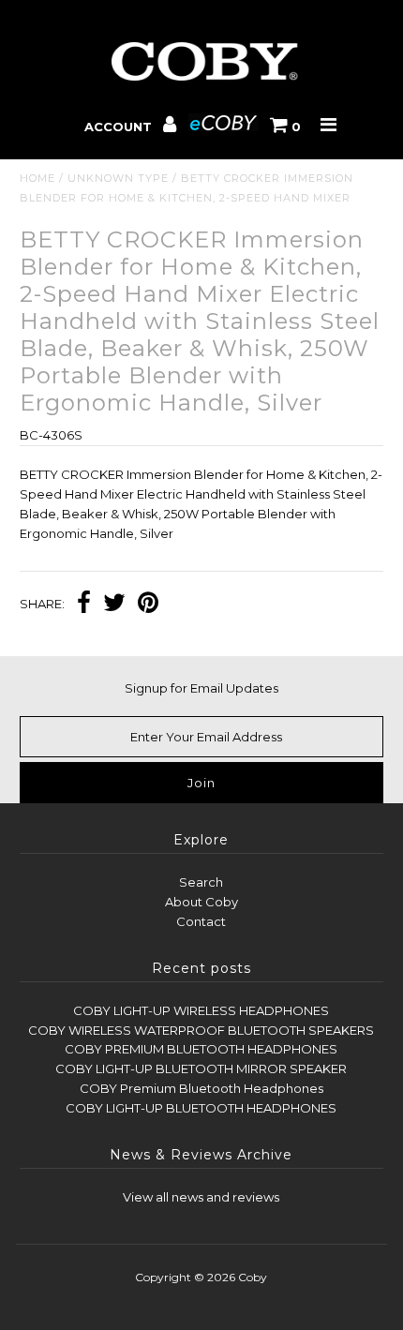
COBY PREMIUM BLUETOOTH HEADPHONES (201, 1048)
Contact (201, 921)
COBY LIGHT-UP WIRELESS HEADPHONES (201, 1010)
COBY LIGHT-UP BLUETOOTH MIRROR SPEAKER (201, 1068)
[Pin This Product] (148, 604)
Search (201, 881)
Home (37, 178)
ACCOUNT (120, 126)
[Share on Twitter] (114, 604)
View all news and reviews (201, 1196)
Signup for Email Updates (201, 687)
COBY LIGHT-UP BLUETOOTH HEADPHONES (201, 1107)
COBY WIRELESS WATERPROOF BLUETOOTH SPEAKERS (201, 1030)
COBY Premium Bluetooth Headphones (201, 1088)
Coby (252, 1277)
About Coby (201, 901)
